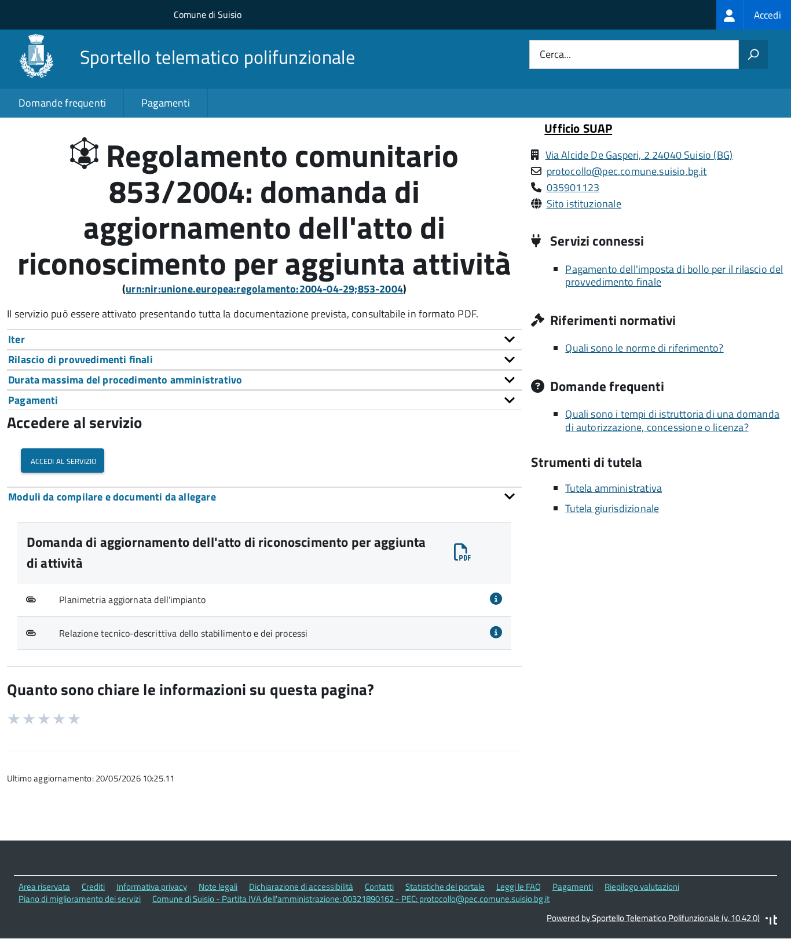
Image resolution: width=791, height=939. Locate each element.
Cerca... (555, 55)
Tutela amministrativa (613, 488)
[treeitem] (753, 15)
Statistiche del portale (445, 886)
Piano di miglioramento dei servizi (80, 898)
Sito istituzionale (584, 203)
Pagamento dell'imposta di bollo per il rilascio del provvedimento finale (674, 275)
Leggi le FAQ (518, 886)
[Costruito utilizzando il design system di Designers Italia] (771, 921)
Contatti (379, 886)
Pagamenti (165, 103)
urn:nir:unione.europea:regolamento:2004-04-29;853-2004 (264, 289)
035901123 (573, 187)
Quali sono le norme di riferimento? (644, 348)
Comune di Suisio (207, 14)
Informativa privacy (151, 886)
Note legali (218, 886)
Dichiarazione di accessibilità (301, 886)
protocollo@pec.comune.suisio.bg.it (627, 171)
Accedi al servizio (62, 460)
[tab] (264, 339)
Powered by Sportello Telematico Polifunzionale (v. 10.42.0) (653, 918)
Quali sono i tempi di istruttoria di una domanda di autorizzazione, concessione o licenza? (672, 420)
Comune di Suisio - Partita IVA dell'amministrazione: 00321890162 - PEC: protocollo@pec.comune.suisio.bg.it (351, 898)
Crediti (93, 886)
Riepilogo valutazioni (642, 886)
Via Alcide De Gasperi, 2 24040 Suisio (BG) (639, 155)
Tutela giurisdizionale (612, 508)
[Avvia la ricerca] (753, 54)
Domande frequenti (62, 103)
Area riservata (44, 886)
